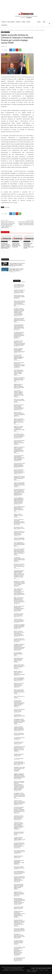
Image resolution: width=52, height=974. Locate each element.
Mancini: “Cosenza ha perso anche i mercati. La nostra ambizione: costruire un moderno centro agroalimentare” (19, 633)
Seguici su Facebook (46, 968)
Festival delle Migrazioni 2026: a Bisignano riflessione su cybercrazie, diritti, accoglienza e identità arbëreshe (19, 457)
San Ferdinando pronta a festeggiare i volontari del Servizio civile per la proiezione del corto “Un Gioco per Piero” (19, 845)
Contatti (33, 968)
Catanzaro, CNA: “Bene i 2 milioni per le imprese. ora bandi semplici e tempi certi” (19, 379)
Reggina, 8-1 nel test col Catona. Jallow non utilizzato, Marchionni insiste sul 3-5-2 (19, 685)
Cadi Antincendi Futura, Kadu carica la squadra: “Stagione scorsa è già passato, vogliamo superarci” (18, 886)
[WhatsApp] (20, 50)
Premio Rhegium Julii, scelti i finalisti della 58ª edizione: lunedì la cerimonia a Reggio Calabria (18, 372)
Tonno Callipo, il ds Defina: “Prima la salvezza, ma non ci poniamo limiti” (19, 851)
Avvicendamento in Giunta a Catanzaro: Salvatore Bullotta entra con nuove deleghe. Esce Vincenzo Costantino (19, 748)
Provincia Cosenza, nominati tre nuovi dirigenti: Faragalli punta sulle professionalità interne (19, 357)
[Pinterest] (17, 50)
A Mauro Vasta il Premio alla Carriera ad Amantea (19, 734)
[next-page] (4, 251)
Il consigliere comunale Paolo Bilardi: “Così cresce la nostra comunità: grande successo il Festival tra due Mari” (19, 795)
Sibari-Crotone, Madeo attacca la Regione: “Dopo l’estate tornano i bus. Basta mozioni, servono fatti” (19, 421)
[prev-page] (2, 251)
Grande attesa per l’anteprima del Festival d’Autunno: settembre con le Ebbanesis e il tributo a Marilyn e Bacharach (6, 246)
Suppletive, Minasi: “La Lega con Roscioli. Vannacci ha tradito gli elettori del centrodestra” (19, 386)
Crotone (28, 971)
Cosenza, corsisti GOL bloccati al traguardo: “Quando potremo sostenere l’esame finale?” (19, 350)
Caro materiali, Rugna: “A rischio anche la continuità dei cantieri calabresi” (19, 872)
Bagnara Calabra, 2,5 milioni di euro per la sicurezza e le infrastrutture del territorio (19, 673)
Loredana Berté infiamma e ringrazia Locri (19, 738)
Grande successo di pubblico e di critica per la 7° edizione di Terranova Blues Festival (19, 893)
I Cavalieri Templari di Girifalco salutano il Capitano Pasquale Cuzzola (19, 838)
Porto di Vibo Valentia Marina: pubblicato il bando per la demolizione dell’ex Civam (19, 544)
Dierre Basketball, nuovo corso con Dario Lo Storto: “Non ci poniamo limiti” (19, 285)
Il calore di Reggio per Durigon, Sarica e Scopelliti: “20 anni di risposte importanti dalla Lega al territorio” (17, 264)
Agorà (5, 30)
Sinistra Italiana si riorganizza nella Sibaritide (19, 715)
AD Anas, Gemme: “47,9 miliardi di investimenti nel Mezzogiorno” (19, 639)
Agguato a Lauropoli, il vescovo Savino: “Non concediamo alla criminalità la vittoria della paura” (19, 428)
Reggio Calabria (35, 970)
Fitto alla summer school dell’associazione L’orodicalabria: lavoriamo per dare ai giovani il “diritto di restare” (19, 608)
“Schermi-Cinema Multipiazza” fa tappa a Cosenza (18, 515)
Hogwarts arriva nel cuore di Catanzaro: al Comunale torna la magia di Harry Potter (19, 478)
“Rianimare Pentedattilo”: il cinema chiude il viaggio (19, 539)
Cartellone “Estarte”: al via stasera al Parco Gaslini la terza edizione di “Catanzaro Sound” (19, 533)
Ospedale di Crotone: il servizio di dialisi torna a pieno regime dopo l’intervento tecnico (19, 817)
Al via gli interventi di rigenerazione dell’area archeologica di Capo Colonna (18, 942)
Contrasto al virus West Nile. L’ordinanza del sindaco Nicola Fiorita (18, 614)
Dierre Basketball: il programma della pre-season (18, 653)
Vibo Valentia (33, 971)
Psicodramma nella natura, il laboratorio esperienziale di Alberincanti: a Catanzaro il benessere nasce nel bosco (19, 878)
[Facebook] (10, 50)
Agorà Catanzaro (10, 30)
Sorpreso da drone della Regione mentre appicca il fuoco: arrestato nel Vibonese (19, 666)
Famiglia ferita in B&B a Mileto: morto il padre (18, 908)
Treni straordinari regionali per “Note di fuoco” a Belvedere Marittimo (19, 959)
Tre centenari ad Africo (18, 758)
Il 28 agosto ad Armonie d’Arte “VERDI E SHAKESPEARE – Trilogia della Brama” (19, 862)
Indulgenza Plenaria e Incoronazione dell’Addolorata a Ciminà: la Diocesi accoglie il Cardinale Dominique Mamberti (19, 914)
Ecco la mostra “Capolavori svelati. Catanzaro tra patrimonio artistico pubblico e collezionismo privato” (26, 223)
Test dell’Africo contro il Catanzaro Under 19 (19, 743)
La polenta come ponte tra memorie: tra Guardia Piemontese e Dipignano (19, 291)
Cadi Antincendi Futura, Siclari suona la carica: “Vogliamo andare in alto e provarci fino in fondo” (19, 471)
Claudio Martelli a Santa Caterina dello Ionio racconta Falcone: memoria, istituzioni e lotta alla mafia (28, 246)
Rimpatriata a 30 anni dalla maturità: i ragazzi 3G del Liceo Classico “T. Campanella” (19, 769)
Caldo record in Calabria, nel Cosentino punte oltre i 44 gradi (19, 400)
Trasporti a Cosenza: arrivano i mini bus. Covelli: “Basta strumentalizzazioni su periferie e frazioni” (19, 802)
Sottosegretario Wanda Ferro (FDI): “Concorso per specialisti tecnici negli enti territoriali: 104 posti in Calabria (19, 721)
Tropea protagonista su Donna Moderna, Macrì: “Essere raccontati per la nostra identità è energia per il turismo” (19, 327)
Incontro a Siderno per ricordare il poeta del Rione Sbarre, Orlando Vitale (19, 762)
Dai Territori (7, 207)
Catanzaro (41, 970)
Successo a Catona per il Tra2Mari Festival (19, 755)
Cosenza (46, 970)
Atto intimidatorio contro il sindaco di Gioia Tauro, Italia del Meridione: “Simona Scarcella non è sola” (19, 508)
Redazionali (5, 259)
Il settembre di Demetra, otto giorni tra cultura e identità (19, 833)
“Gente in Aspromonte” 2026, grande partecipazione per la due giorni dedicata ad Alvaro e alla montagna (19, 521)
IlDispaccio (29, 970)
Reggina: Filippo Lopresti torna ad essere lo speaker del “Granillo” (19, 296)
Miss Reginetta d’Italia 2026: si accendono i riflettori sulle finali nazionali (18, 660)
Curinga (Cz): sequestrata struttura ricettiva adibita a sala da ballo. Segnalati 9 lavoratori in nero (19, 626)
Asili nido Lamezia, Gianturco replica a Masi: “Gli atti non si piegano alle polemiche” (19, 414)
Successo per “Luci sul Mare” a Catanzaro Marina (19, 528)
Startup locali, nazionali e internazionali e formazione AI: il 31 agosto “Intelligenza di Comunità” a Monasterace (19, 364)
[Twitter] (13, 50)
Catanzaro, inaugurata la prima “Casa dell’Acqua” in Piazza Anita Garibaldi (19, 678)
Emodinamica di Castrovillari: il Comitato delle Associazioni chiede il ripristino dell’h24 (19, 936)
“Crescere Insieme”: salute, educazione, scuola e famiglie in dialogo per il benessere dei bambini (19, 465)
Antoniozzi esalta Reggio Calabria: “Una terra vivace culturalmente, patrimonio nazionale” (19, 484)
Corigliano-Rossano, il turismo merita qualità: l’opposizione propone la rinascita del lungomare (19, 728)
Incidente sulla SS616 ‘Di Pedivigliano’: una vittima (19, 867)
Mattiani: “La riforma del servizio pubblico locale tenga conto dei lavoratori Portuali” (19, 691)
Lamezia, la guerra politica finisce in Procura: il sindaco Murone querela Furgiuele (19, 442)
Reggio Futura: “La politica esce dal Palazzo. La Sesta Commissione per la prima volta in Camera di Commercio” (19, 583)
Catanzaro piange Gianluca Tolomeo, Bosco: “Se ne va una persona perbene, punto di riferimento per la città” (19, 303)
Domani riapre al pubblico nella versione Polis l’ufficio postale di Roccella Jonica (19, 929)
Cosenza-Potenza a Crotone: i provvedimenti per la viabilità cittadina (19, 620)
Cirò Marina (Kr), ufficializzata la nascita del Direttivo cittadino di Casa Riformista (19, 559)
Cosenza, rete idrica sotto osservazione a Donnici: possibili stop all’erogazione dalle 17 (19, 320)
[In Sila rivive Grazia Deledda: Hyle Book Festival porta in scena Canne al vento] (17, 238)
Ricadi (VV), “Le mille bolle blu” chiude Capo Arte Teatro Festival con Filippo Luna (19, 566)
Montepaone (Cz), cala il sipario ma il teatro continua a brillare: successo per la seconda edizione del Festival (19, 407)
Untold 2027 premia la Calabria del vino (18, 857)
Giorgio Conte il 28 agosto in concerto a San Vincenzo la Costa (19, 710)
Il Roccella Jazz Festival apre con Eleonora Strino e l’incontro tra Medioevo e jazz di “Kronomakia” (19, 436)
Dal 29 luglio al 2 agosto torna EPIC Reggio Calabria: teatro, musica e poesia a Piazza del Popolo (16, 269)
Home (2, 30)
